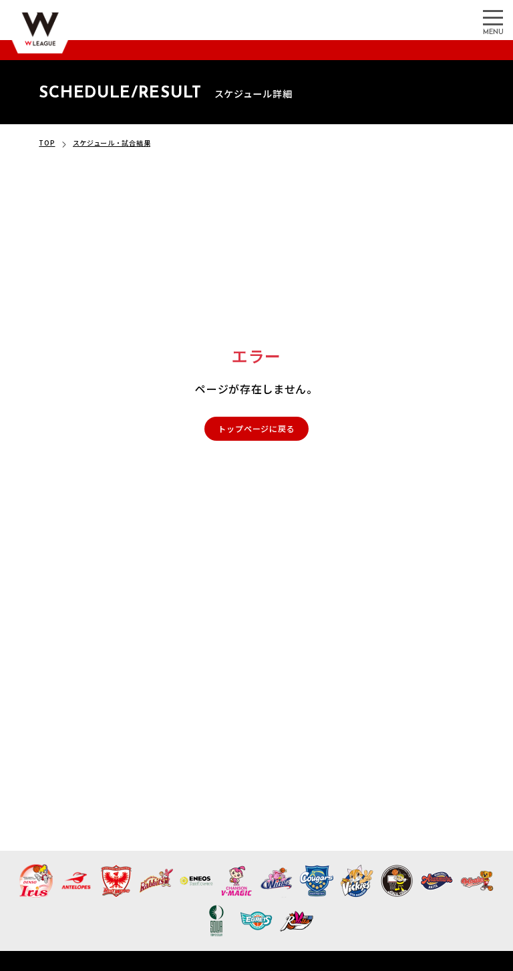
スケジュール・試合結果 (112, 143)
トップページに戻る (256, 428)
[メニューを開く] (493, 16)
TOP (47, 143)
